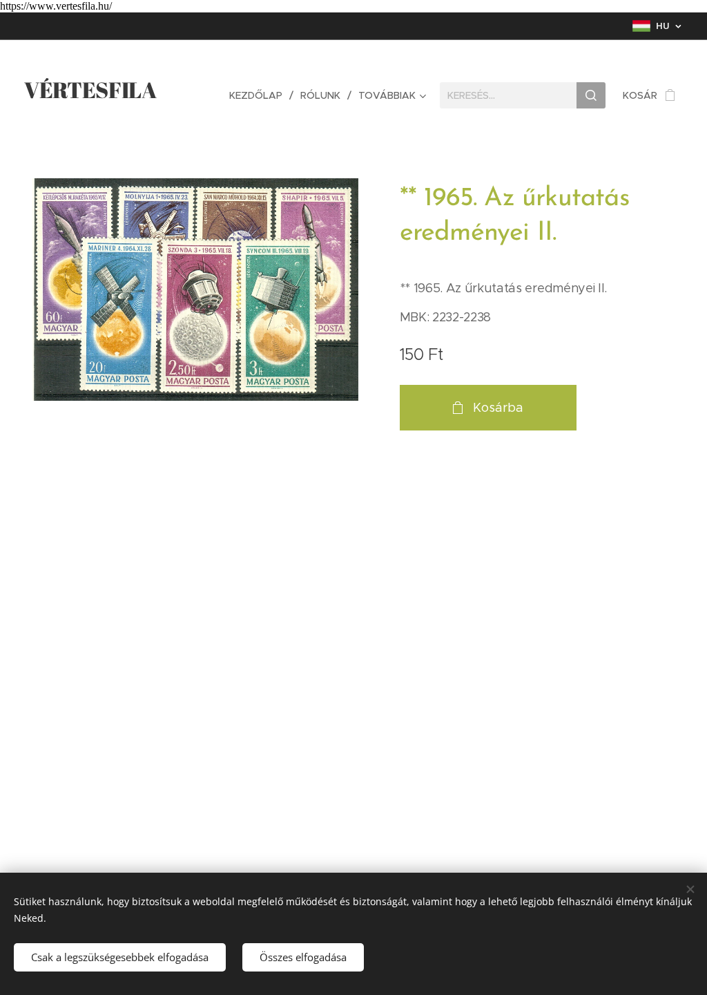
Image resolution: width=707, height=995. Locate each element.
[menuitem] (259, 95)
